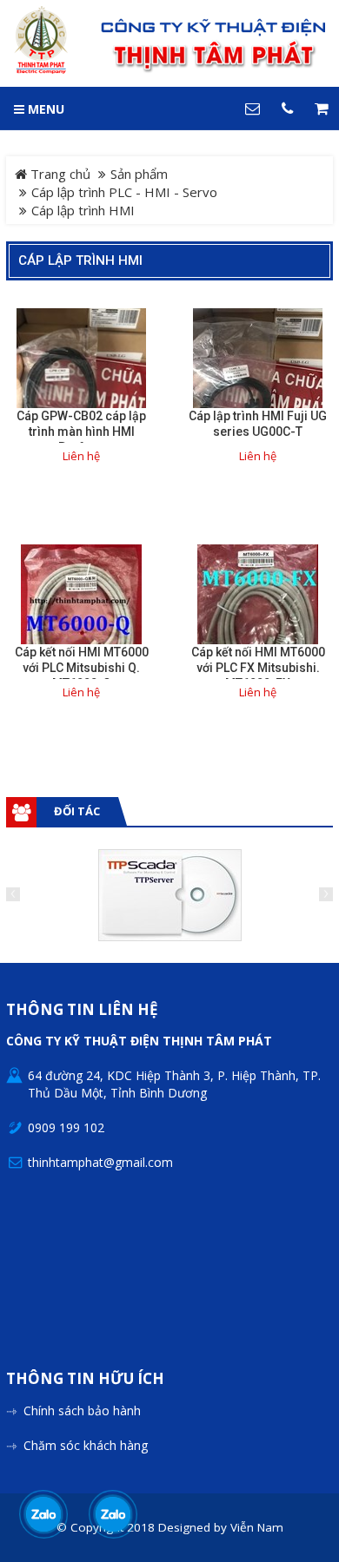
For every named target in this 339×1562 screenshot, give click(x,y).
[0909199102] (44, 1514)
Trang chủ (58, 173)
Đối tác (77, 811)
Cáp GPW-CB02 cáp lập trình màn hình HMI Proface (81, 431)
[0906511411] (113, 1514)
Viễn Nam (256, 1527)
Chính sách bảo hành (82, 1410)
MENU (44, 109)
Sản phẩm (139, 173)
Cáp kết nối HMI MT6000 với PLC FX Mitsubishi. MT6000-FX (258, 667)
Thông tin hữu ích (85, 1379)
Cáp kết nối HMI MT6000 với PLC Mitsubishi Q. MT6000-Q (82, 667)
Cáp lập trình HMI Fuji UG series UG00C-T (258, 423)
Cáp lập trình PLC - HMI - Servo (124, 192)
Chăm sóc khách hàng (85, 1445)
